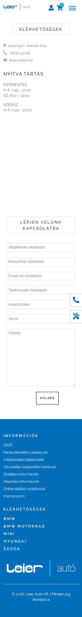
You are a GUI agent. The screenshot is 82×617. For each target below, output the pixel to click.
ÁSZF (8, 445)
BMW (10, 519)
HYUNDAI (15, 541)
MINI (9, 534)
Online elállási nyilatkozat (24, 489)
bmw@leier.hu (21, 60)
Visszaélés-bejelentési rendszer (29, 467)
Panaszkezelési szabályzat (25, 452)
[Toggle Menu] (72, 8)
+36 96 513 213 (19, 53)
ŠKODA (12, 549)
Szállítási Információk (21, 474)
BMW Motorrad (24, 526)
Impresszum (14, 496)
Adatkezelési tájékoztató (23, 460)
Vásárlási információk (21, 481)
